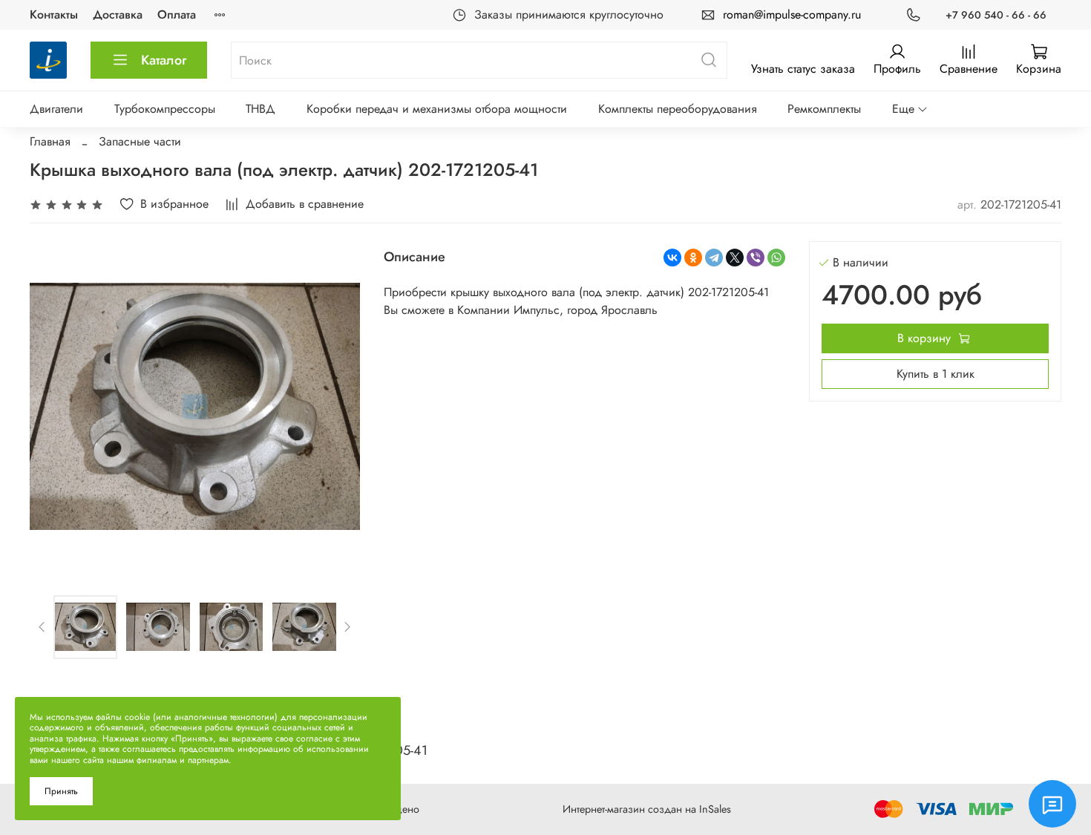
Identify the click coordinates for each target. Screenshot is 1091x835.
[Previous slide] (53, 407)
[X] (735, 257)
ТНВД (260, 108)
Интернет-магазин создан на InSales (647, 809)
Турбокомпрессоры (164, 108)
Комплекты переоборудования (677, 108)
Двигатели (56, 108)
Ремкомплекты (824, 108)
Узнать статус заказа (803, 68)
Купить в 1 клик (935, 373)
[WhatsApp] (776, 257)
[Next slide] (336, 407)
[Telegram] (714, 257)
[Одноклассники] (693, 257)
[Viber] (755, 257)
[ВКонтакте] (672, 257)
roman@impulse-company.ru (792, 14)
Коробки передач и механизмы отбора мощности (437, 108)
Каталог (163, 60)
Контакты (54, 14)
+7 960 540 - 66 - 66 (996, 14)
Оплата (176, 14)
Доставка (117, 14)
